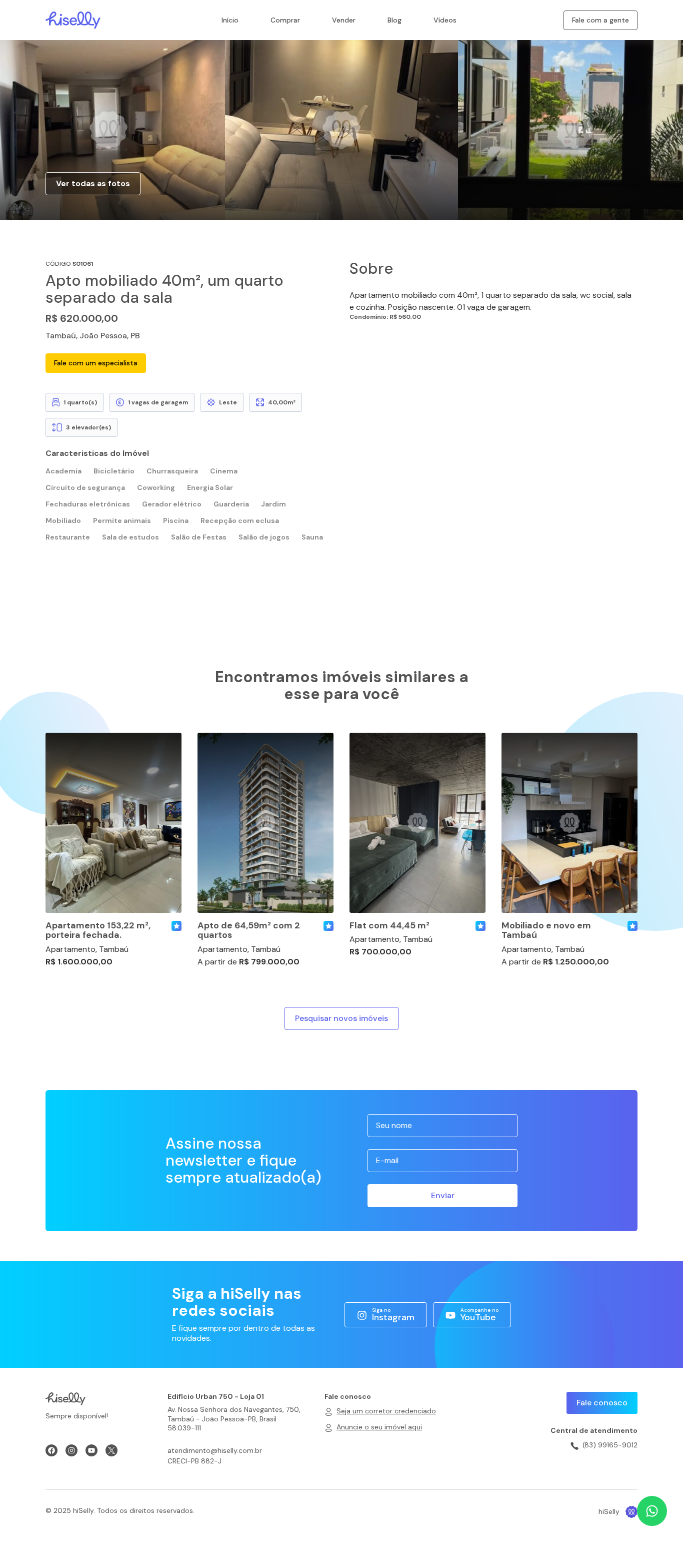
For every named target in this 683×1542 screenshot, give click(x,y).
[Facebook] (52, 1450)
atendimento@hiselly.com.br (215, 1450)
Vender (344, 20)
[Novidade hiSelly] (177, 926)
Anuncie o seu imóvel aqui (379, 1426)
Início (230, 20)
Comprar (285, 20)
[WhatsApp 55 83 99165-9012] (652, 1511)
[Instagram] (72, 1450)
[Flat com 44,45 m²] (418, 823)
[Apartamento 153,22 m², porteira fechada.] (114, 823)
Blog (395, 20)
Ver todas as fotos (93, 183)
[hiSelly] (73, 19)
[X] (112, 1450)
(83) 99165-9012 (610, 1444)
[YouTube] (92, 1450)
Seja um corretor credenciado (386, 1410)
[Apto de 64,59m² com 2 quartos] (266, 823)
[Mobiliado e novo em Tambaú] (570, 823)
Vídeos (445, 20)
